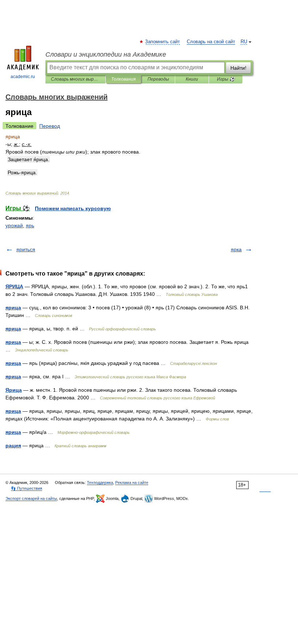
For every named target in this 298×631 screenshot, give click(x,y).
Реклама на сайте (131, 482)
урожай (14, 225)
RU (244, 41)
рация (13, 445)
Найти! (238, 68)
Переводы (158, 79)
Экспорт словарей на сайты (31, 498)
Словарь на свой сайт (211, 41)
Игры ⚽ (226, 79)
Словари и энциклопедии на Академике (105, 54)
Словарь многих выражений (75, 79)
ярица (13, 307)
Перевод (49, 126)
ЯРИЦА (14, 286)
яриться (25, 249)
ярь (30, 225)
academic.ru (23, 76)
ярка (236, 249)
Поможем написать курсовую (73, 208)
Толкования (123, 79)
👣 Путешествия (26, 488)
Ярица (13, 390)
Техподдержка (100, 482)
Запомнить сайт (163, 41)
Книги (192, 79)
